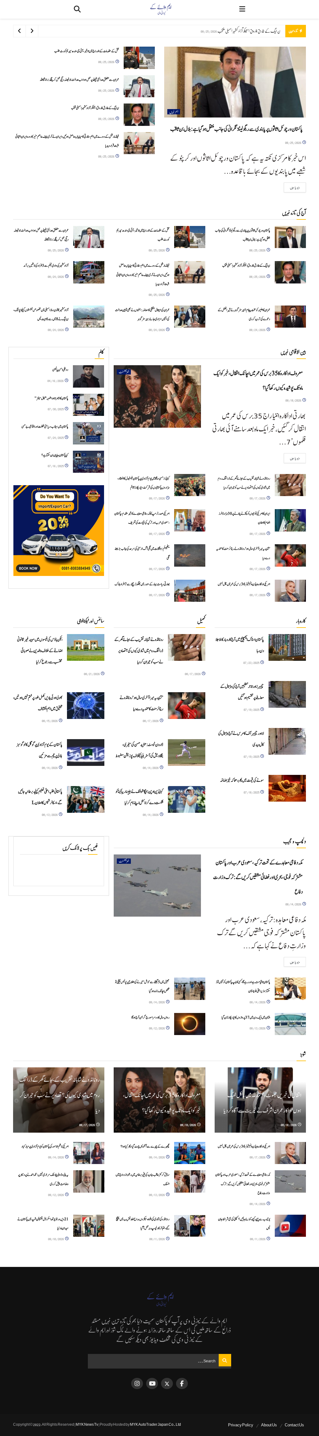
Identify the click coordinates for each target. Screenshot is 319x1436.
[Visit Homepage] (160, 9)
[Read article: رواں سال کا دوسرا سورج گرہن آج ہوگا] (189, 1024)
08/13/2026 (50, 814)
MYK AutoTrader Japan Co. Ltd (155, 1424)
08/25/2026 (293, 142)
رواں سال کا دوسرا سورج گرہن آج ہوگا (150, 1017)
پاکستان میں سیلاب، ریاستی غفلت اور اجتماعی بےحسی (44, 427)
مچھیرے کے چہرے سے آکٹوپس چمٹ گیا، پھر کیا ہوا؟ (145, 1146)
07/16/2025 (56, 465)
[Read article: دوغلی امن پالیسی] (88, 376)
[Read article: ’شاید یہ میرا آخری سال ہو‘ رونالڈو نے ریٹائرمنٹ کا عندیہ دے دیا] (290, 555)
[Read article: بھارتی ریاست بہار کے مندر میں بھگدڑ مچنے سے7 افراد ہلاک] (189, 591)
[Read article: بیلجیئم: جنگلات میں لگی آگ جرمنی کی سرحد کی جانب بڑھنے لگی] (189, 555)
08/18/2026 (293, 400)
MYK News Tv (87, 1424)
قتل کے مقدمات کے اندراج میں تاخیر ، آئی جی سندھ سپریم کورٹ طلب (86, 51)
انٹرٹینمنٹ (124, 372)
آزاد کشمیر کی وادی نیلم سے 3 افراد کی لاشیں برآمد (46, 266)
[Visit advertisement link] (58, 530)
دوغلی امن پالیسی (60, 370)
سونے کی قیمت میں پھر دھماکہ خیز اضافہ (242, 780)
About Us (269, 1425)
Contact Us (294, 1425)
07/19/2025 (252, 709)
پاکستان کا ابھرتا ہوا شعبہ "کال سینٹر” (51, 398)
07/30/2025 (56, 408)
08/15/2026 (50, 720)
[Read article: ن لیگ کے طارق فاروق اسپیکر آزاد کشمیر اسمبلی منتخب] (139, 115)
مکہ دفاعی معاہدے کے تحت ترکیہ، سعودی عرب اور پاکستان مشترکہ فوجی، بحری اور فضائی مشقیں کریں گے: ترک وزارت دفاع (258, 877)
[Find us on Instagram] (137, 1383)
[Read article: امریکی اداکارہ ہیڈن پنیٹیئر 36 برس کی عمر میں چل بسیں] (290, 591)
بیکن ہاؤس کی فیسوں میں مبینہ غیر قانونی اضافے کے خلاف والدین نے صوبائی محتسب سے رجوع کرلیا (39, 650)
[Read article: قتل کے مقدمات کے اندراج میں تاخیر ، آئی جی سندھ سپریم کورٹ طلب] (139, 58)
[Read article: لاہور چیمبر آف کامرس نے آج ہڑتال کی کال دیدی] (287, 741)
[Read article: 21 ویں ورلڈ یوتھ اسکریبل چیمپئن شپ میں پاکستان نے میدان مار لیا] (88, 1226)
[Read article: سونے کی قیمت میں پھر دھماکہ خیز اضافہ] (287, 788)
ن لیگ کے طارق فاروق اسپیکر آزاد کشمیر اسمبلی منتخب (248, 31)
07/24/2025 (56, 437)
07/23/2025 (251, 662)
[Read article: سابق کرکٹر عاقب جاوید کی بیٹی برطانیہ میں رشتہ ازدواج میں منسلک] (189, 1181)
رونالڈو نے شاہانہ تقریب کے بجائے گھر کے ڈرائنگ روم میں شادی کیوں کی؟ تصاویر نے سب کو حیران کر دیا (138, 650)
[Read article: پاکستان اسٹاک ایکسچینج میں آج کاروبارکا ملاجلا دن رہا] (287, 647)
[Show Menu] (242, 9)
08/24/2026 (56, 276)
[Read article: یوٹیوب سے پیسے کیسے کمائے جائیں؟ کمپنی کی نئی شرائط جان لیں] (290, 1226)
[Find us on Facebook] (182, 1383)
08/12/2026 (157, 1028)
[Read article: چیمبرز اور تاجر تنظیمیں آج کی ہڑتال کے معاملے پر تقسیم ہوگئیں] (287, 694)
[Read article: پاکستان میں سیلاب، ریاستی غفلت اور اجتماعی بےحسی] (88, 433)
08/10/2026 (56, 1238)
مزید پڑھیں (292, 187)
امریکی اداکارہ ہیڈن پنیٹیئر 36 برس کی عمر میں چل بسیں (244, 584)
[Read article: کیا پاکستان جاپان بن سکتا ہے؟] (88, 462)
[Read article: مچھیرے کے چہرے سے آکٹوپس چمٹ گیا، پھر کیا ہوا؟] (189, 1153)
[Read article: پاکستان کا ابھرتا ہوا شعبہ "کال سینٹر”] (88, 405)
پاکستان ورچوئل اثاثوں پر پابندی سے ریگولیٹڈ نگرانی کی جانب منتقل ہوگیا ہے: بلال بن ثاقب (236, 129)
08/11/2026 (258, 1238)
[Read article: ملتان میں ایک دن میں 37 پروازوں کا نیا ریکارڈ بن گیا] (290, 1024)
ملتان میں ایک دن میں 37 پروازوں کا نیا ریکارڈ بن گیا (245, 1017)
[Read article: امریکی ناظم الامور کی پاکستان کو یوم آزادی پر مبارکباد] (88, 1153)
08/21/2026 (92, 673)
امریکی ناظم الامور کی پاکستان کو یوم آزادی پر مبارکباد (45, 1146)
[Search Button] (77, 9)
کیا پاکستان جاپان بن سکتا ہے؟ (54, 455)
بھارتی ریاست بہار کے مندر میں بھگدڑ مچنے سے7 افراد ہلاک (142, 584)
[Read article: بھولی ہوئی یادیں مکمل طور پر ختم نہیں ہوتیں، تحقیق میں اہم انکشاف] (85, 705)
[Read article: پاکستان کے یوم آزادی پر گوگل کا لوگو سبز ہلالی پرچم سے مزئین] (85, 752)
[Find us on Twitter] (167, 1383)
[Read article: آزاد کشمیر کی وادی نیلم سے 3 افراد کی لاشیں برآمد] (88, 272)
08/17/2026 (258, 498)
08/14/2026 (50, 767)
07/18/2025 (252, 792)
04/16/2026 (55, 380)
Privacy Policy (240, 1425)
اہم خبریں (173, 111)
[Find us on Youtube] (152, 1383)
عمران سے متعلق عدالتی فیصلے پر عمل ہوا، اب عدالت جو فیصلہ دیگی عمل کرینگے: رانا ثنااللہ (79, 80)
